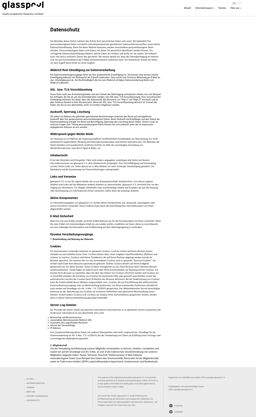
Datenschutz (33, 400)
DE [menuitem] (234, 3)
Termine (30, 387)
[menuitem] (234, 3)
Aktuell (30, 379)
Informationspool (35, 383)
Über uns (30, 392)
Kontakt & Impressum (37, 396)
